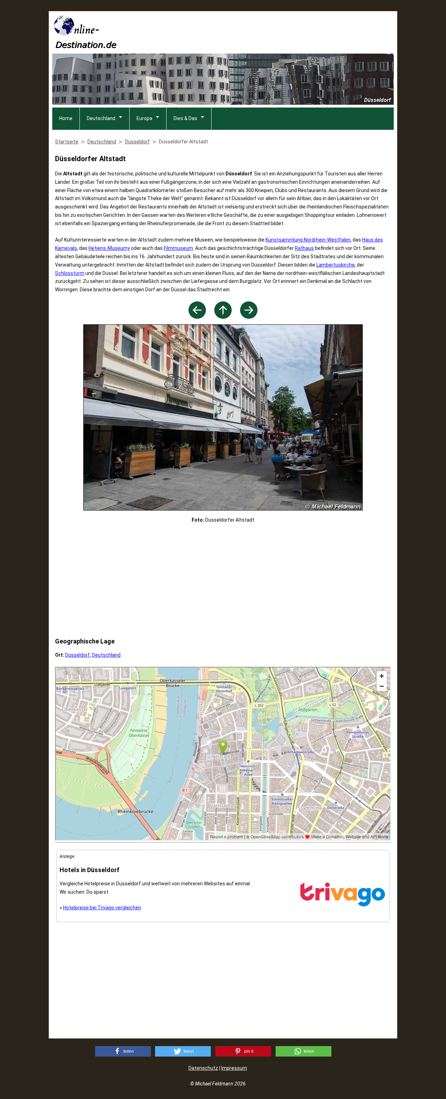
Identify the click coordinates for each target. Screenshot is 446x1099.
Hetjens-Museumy (109, 248)
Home (65, 118)
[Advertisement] (267, 31)
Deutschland (101, 118)
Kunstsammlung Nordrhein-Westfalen (308, 240)
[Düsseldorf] (223, 317)
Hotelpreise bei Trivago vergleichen (102, 907)
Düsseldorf (77, 655)
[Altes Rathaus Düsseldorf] (248, 317)
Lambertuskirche (335, 265)
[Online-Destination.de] (85, 46)
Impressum (234, 1068)
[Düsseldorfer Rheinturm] (197, 317)
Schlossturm (69, 273)
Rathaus (304, 248)
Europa (144, 118)
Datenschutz (203, 1068)
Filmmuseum (178, 248)
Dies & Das (185, 118)
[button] (123, 1051)
